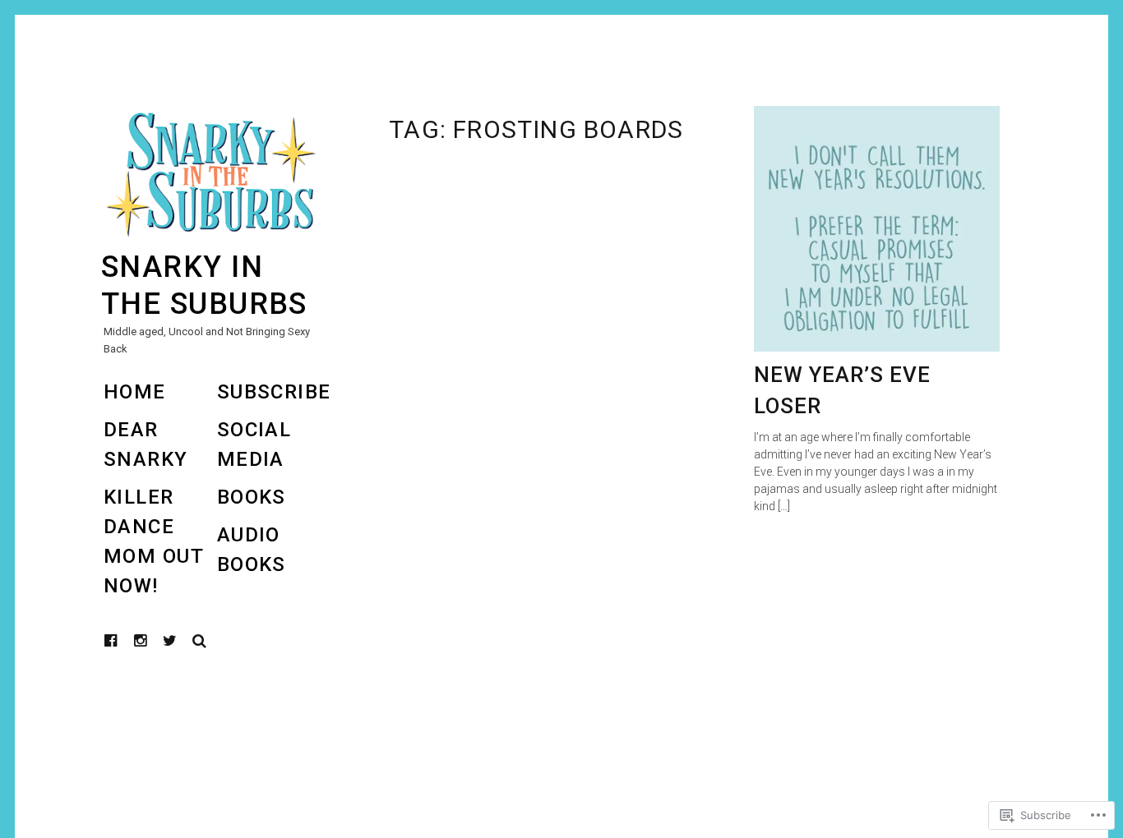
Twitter (170, 640)
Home (135, 391)
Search (200, 640)
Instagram (153, 640)
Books (251, 497)
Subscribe (274, 391)
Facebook (123, 640)
